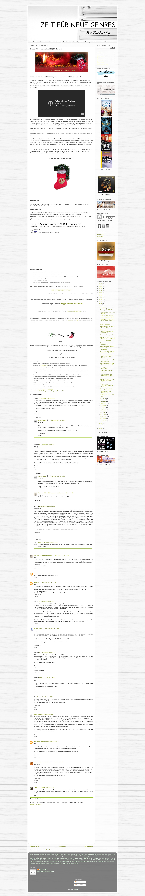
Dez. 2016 (103, 308)
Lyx (35, 861)
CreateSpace (71, 856)
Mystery (57, 42)
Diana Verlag (92, 856)
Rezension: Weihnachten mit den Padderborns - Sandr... (107, 356)
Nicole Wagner (42, 420)
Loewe (109, 859)
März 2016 (103, 416)
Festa (39, 858)
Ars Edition (61, 854)
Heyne (85, 858)
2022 (100, 292)
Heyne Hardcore (93, 858)
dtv (70, 863)
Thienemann (38, 863)
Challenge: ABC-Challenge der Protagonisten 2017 (107, 316)
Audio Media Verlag (75, 854)
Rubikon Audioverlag (107, 861)
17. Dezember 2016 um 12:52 (46, 601)
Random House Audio (80, 861)
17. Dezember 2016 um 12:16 (65, 493)
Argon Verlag (54, 854)
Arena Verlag (46, 854)
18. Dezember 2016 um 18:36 (49, 542)
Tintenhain (70, 320)
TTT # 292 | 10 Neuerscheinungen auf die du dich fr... (106, 331)
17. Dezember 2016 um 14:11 (47, 652)
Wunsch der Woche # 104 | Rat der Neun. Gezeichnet (107, 338)
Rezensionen (100, 56)
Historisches (66, 42)
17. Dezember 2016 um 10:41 (47, 444)
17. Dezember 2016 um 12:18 (61, 555)
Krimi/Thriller (33, 42)
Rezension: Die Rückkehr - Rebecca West (107, 327)
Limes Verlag (103, 859)
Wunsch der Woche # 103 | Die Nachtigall (107, 360)
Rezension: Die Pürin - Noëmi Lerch (106, 392)
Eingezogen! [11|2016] (106, 389)
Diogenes (98, 856)
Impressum (100, 60)
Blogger (76, 889)
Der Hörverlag (84, 856)
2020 (100, 297)
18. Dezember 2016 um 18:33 (45, 714)
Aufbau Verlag (84, 854)
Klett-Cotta (93, 859)
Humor (112, 42)
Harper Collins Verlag (76, 858)
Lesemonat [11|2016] (105, 340)
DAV (76, 856)
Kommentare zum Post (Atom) (44, 850)
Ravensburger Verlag (92, 861)
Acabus (31, 854)
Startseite (62, 846)
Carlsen (58, 856)
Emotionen (43, 42)
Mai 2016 (103, 412)
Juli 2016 (103, 407)
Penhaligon (66, 861)
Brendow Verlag (38, 856)
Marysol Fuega (38, 628)
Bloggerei (53, 391)
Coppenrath (64, 856)
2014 (100, 426)
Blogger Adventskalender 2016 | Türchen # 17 (106, 343)
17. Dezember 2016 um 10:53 (57, 476)
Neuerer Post (34, 846)
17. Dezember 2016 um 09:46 (47, 398)
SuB (98, 58)
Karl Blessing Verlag (62, 859)
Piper (71, 861)
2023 (100, 290)
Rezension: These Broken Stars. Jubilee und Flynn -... (107, 321)
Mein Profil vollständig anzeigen (45, 871)
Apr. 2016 (103, 414)
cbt (64, 863)
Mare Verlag (46, 861)
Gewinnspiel (60, 391)
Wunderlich (52, 863)
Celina (35, 787)
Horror (51, 42)
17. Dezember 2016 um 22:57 (45, 697)
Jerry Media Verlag (53, 859)
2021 (100, 295)
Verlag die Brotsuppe (45, 863)
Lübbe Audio (39, 861)
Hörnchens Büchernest (40, 762)
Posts (77, 881)
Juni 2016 (103, 410)
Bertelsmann (99, 854)
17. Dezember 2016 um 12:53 (51, 628)
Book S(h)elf (100, 234)
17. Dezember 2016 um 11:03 (47, 506)
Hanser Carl (66, 858)
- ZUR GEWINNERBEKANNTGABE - (61, 290)
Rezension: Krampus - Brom (107, 335)
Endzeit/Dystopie (78, 42)
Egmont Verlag (104, 856)
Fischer (43, 858)
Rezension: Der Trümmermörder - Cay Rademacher (106, 385)
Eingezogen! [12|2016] (106, 310)
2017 (100, 304)
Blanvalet (104, 854)
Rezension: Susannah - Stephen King (106, 371)
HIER (77, 320)
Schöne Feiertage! (105, 324)
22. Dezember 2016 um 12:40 (56, 762)
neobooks (77, 863)
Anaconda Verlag (38, 854)
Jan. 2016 (103, 421)
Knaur (98, 859)
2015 (100, 423)
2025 (100, 286)
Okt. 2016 (103, 401)
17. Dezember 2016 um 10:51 (57, 420)
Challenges (100, 236)
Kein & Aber (70, 859)
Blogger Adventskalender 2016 (72, 304)
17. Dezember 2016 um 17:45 (47, 678)
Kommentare (79, 884)
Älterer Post (89, 846)
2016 (100, 306)
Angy (39, 542)
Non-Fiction (104, 42)
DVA (79, 856)
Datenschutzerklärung (35, 804)
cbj (62, 863)
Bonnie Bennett (38, 741)
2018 (100, 301)
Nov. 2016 (103, 399)
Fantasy (87, 42)
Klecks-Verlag (87, 859)
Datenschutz (100, 62)
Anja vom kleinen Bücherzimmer (47, 493)
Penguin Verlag (59, 861)
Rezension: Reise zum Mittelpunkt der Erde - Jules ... (106, 376)
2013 (100, 428)
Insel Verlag (44, 859)
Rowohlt (100, 861)
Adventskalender (38, 391)
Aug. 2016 (103, 405)
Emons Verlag (111, 856)
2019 (100, 299)
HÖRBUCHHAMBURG (36, 859)
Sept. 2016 (103, 403)
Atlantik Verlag (67, 854)
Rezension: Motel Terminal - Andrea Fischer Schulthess (107, 348)
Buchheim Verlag (46, 856)
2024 (100, 288)
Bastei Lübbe (92, 854)
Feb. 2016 (103, 418)
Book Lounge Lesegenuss (74, 311)
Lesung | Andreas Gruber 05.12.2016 (107, 367)
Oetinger (52, 861)
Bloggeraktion (47, 391)
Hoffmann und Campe (109, 858)
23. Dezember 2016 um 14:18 (46, 787)
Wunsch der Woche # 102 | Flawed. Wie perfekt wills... (107, 380)
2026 (100, 284)
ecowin (72, 863)
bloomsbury (56, 863)
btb (60, 863)
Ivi (48, 859)
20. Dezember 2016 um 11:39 (51, 741)
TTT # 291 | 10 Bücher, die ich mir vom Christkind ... (107, 352)
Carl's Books (52, 856)
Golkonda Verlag (58, 858)
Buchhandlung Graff (44, 365)
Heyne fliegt (101, 858)
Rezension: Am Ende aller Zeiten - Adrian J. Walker (107, 364)
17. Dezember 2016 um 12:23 (48, 573)
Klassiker (95, 42)
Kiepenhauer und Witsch (78, 859)
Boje (109, 854)
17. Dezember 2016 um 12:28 (48, 582)
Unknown (36, 573)
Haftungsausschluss (102, 64)
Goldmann (49, 858)
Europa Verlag (33, 858)
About (98, 54)
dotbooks (67, 863)
